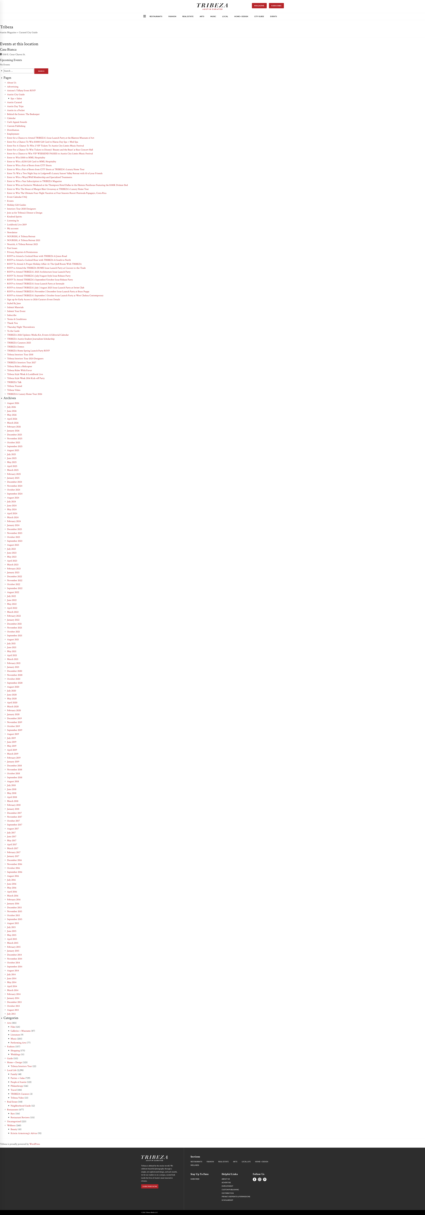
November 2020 (14, 675)
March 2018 (12, 801)
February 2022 (14, 615)
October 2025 (13, 442)
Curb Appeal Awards (17, 122)
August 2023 (13, 545)
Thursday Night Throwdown (21, 327)
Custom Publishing (16, 126)
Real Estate (187, 16)
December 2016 (14, 860)
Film (13, 1027)
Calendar (11, 118)
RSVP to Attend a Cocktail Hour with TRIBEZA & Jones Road (37, 256)
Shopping (15, 1050)
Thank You (12, 323)
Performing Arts (18, 1042)
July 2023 (11, 549)
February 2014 (13, 994)
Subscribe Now (150, 1186)
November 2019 (14, 722)
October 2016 (13, 868)
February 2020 (14, 710)
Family (14, 1074)
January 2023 (13, 572)
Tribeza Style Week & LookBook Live (25, 374)
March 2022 (12, 612)
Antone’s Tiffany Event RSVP (21, 90)
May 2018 (11, 793)
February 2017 (13, 852)
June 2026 (11, 411)
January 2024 (13, 525)
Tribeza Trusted (14, 386)
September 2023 (14, 541)
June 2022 (11, 600)
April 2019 (12, 750)
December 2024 (14, 482)
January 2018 (13, 809)
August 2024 (13, 497)
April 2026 (12, 418)
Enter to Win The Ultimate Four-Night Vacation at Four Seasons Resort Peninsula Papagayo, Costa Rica (56, 193)
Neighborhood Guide (21, 1105)
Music (213, 16)
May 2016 (11, 887)
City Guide (259, 16)
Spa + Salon (16, 98)
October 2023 (13, 537)
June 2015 (11, 931)
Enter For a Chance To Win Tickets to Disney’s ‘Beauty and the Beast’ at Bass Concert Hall (50, 149)
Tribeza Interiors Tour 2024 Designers (25, 358)
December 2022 (14, 576)
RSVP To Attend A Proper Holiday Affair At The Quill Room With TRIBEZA (44, 264)
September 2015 (14, 919)
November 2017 (14, 816)
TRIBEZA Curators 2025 (19, 342)
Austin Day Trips (15, 106)
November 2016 (14, 864)
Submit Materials (15, 307)
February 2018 (13, 805)
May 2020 (12, 698)
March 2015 (12, 943)
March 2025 (12, 470)
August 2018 (13, 781)
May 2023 (11, 556)
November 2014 (14, 958)
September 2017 (14, 824)
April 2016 (12, 891)
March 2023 (12, 564)
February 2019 (13, 757)
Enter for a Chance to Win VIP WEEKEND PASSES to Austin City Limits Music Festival (50, 153)
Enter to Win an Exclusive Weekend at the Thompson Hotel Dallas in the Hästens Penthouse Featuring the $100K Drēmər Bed (67, 185)
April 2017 (12, 844)
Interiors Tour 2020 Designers (21, 208)
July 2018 (11, 785)
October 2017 (13, 820)
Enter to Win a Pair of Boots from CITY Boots (29, 165)
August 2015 (13, 923)
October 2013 (13, 1006)
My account (12, 228)
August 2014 (13, 970)
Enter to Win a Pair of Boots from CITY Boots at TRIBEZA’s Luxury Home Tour (45, 169)
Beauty (14, 1129)
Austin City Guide (16, 94)
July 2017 (11, 832)
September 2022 (14, 588)
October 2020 (13, 679)
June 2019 (11, 742)
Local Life (11, 1070)
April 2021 (12, 655)
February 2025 (14, 474)
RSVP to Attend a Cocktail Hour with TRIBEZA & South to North (39, 260)
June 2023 (11, 552)
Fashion (172, 16)
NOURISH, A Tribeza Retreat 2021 (23, 240)
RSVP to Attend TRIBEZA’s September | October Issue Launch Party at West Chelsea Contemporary (55, 295)
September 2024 (14, 493)
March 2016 (12, 895)
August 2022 (13, 592)
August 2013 (13, 1010)
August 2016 (13, 876)
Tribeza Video (13, 390)
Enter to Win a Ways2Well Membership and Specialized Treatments (39, 177)
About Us (11, 82)
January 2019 (13, 761)
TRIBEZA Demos (15, 346)
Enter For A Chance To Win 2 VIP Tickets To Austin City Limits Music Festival (45, 145)
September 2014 (14, 966)
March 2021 (12, 659)
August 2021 (13, 639)
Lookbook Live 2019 (17, 224)
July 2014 (11, 974)
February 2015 (13, 947)
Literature (15, 1034)
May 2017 (11, 840)
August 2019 (13, 734)
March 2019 (12, 753)
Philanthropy (17, 1086)
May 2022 (11, 604)
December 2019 (14, 718)
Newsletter (12, 232)
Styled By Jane (14, 303)
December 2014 (14, 954)
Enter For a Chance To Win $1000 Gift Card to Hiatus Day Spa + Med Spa (42, 141)
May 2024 (11, 509)
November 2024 (14, 485)
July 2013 (11, 1013)
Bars (13, 1113)
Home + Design (241, 16)
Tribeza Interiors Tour (21, 1066)
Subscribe (11, 315)
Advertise (226, 1182)
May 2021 (11, 651)
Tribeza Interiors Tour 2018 (20, 354)
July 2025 (11, 454)
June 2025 (11, 458)
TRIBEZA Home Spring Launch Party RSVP (28, 350)
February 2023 (14, 568)
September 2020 (14, 682)
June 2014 (11, 978)
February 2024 (14, 521)
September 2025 (14, 446)
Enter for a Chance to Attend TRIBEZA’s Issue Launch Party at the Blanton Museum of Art (50, 137)
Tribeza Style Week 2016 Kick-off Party (26, 378)
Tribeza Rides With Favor (19, 370)
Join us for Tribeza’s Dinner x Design (24, 212)
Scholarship (227, 1200)
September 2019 (14, 730)
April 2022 (12, 608)
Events (273, 16)
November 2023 (14, 533)
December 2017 (14, 813)
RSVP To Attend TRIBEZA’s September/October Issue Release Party (40, 279)
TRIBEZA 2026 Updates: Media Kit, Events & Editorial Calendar (38, 334)
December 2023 (14, 529)
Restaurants (156, 16)
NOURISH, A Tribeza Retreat (21, 236)
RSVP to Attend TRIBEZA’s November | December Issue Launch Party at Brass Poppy (48, 291)
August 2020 (13, 686)
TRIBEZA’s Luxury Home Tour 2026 (24, 394)
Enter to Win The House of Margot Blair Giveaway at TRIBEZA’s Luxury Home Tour (48, 189)
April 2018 (12, 797)
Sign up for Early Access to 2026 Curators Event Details (33, 299)
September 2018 (14, 777)
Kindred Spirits (14, 216)
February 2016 (13, 899)
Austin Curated (14, 102)
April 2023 (12, 560)
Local (225, 16)
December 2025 (14, 434)
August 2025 (13, 450)
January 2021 (13, 667)
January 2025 (13, 478)
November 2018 (14, 769)
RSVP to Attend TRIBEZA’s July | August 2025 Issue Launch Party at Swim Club (45, 287)
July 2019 (11, 738)
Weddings (15, 1054)
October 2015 (13, 915)
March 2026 (12, 422)
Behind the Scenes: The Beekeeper (23, 114)
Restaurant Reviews (20, 1117)
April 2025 (12, 466)
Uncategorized (14, 1121)
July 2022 (11, 596)
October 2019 (13, 726)
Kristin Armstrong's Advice (24, 1133)
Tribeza (6, 27)
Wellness (11, 1125)
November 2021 (14, 627)
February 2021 (13, 663)
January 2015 (13, 950)
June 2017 (11, 836)
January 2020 (13, 714)
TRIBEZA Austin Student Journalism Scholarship (31, 338)
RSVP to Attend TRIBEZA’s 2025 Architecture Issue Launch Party (39, 271)
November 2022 (14, 580)
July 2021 (11, 643)
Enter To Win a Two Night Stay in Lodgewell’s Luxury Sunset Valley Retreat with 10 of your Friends (54, 173)
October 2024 (13, 489)
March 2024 (12, 517)
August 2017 (13, 828)
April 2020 (12, 702)
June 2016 (11, 883)
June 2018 (11, 789)
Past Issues (12, 248)
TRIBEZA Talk (14, 382)
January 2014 (13, 998)
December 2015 (14, 907)
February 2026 (14, 426)
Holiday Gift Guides (16, 205)
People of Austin (18, 1082)
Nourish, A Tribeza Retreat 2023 (22, 244)
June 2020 (12, 694)
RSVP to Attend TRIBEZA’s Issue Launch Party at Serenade (35, 283)
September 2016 (14, 872)
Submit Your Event (16, 311)
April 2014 (12, 986)
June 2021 (11, 647)
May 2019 (11, 746)
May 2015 (11, 935)
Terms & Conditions (17, 319)
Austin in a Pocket (16, 110)
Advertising (12, 86)
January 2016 (13, 903)
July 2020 (11, 690)
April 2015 (12, 939)
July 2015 (11, 927)
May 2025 (11, 462)
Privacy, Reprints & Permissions (22, 252)
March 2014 (12, 990)
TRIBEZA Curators (20, 1094)
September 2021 (14, 635)
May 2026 (11, 414)
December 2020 (14, 671)
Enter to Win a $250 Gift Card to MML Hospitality (31, 161)
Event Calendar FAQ (17, 197)
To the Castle (13, 331)
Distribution (13, 130)
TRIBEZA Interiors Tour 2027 (21, 362)
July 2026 (11, 407)
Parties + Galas (18, 1078)
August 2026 (13, 403)
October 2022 (13, 584)
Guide (10, 1058)
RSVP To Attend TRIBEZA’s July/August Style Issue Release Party (39, 275)
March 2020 (13, 706)
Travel (14, 1090)
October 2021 (13, 631)
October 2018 (13, 773)
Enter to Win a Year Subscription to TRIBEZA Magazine (34, 181)
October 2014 (13, 962)
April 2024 (12, 513)
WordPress (34, 1144)
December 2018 (14, 765)
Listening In (13, 220)
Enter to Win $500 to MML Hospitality (26, 157)
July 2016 (11, 879)
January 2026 (13, 430)
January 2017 (13, 856)
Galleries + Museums (21, 1030)
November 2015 (14, 911)
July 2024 (11, 501)
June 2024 (11, 505)
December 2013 (14, 1002)
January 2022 (13, 619)
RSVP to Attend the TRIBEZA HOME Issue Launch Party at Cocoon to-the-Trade (46, 268)
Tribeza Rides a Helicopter (19, 366)
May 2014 (11, 982)
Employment (13, 134)
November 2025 (14, 438)
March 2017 (12, 848)
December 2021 (14, 623)
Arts (202, 16)
